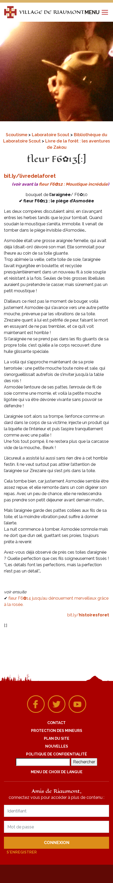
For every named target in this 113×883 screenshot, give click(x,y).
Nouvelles (56, 746)
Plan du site (56, 738)
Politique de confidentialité (56, 754)
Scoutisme (17, 134)
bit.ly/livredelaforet (30, 176)
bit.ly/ (88, 614)
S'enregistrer (22, 852)
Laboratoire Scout (51, 134)
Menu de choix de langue (57, 772)
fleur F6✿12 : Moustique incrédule (73, 184)
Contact (56, 723)
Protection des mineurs (56, 731)
